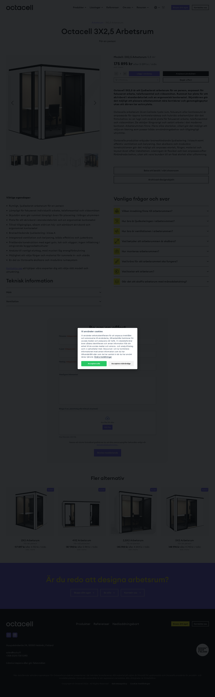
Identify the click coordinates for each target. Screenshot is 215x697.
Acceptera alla (94, 364)
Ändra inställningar (103, 357)
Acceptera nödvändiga (121, 364)
